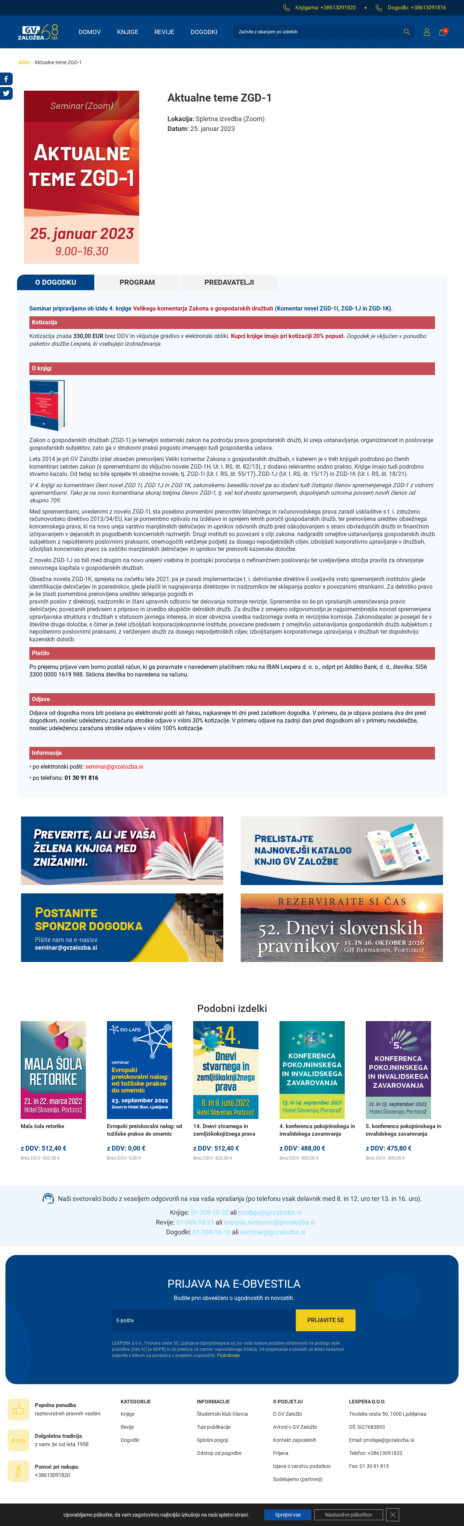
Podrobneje (228, 1355)
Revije (164, 32)
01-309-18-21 (195, 1222)
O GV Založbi (287, 1414)
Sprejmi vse (288, 1515)
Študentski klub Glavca (222, 1414)
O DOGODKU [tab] (55, 282)
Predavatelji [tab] (229, 282)
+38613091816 (428, 7)
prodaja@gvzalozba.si (270, 1212)
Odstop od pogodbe (219, 1453)
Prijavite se (325, 1320)
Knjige (127, 32)
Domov (90, 32)
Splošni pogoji (212, 1440)
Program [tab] (137, 282)
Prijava (281, 1453)
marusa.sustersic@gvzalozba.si (269, 1222)
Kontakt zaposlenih (294, 1440)
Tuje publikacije (214, 1427)
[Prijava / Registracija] (427, 32)
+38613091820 (338, 7)
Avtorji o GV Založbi (295, 1427)
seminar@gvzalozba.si (272, 1232)
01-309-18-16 (211, 1232)
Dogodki (204, 32)
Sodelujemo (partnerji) (298, 1479)
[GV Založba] (42, 32)
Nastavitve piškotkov (348, 1515)
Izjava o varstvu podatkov (302, 1466)
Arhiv (24, 62)
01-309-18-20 (210, 1212)
